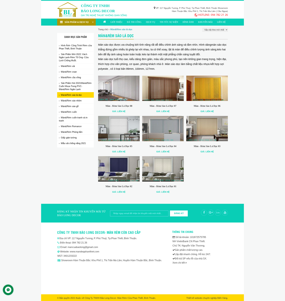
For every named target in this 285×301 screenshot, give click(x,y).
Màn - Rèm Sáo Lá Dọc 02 (119, 186)
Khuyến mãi (205, 22)
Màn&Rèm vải (68, 66)
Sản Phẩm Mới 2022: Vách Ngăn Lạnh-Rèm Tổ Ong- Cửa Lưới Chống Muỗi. (73, 57)
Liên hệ (221, 22)
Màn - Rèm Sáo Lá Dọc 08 (119, 106)
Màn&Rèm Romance (71, 126)
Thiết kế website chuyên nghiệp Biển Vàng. (207, 298)
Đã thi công (134, 22)
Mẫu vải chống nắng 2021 (73, 143)
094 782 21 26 (219, 14)
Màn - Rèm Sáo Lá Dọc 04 (163, 146)
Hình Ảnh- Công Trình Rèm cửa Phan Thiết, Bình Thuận (75, 47)
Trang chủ (104, 22)
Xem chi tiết (178, 262)
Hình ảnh (188, 22)
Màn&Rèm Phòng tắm (72, 132)
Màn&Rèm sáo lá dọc (71, 95)
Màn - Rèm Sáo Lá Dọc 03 (207, 146)
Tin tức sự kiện (169, 22)
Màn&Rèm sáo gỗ (70, 106)
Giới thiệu (116, 22)
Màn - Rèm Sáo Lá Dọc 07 (163, 106)
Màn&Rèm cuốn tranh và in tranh (73, 119)
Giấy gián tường (69, 137)
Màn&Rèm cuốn (69, 112)
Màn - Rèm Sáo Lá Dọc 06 (207, 106)
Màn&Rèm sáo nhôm (71, 100)
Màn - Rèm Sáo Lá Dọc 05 (119, 146)
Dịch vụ (150, 22)
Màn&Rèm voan (69, 71)
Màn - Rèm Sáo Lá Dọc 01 (163, 186)
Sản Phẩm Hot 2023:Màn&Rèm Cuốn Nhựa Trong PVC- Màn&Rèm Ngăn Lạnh (75, 86)
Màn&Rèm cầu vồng (71, 77)
